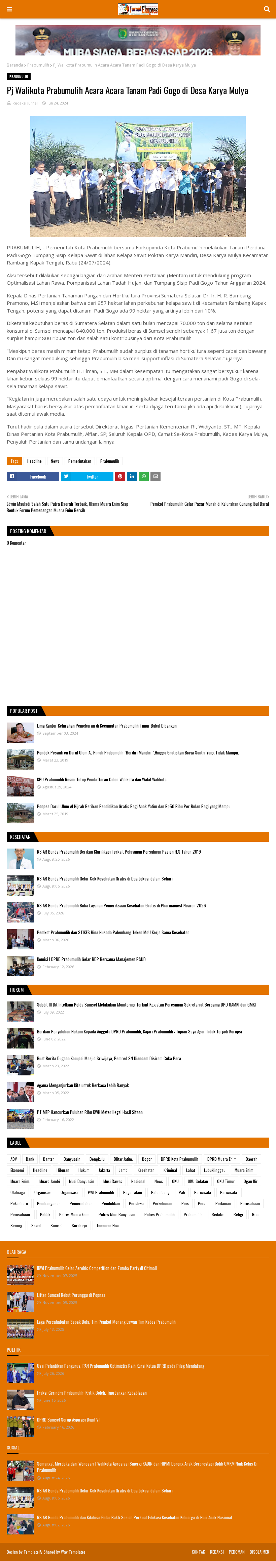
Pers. (202, 1203)
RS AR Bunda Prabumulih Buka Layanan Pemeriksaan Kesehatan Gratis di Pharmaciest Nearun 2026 (121, 905)
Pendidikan (111, 1203)
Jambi (124, 1170)
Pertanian (223, 1203)
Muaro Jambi (49, 1181)
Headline (34, 461)
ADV (13, 1159)
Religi (238, 1214)
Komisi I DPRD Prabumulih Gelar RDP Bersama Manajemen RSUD (91, 959)
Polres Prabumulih (159, 1214)
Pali (182, 1192)
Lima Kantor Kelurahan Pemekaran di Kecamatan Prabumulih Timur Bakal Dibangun (107, 725)
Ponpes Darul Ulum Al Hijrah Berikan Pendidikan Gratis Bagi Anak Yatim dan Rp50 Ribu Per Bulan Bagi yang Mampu (134, 806)
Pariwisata (202, 1192)
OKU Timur (226, 1181)
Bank (30, 1159)
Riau (256, 1214)
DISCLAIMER (259, 1552)
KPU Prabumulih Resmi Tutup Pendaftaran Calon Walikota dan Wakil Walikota (102, 779)
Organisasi (42, 1192)
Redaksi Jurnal (25, 103)
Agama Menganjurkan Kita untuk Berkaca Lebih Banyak (83, 1085)
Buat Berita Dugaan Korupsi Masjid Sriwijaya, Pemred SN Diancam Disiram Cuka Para (109, 1058)
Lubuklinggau (215, 1170)
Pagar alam (132, 1192)
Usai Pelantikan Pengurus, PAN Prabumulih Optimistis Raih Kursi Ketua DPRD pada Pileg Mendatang (120, 1365)
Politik (45, 1214)
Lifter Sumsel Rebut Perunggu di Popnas (71, 1294)
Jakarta (104, 1170)
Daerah (251, 1159)
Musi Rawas (112, 1181)
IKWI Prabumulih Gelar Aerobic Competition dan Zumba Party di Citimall (97, 1268)
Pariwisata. (229, 1192)
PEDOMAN (237, 1552)
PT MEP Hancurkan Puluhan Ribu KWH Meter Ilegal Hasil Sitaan (90, 1112)
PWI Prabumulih (101, 1192)
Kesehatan (146, 1170)
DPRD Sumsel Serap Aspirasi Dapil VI (68, 1419)
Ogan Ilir (250, 1181)
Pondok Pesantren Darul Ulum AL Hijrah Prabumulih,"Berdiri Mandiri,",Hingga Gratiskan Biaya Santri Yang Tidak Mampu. (138, 752)
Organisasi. (70, 1192)
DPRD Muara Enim (222, 1159)
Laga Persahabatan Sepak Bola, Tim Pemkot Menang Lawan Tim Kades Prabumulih (106, 1321)
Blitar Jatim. (123, 1159)
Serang (16, 1225)
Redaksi (218, 1214)
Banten (49, 1159)
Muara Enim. (20, 1181)
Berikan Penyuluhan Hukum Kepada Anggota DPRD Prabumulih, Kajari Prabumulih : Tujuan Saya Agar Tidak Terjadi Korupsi (139, 1031)
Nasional (138, 1181)
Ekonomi (17, 1170)
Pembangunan (49, 1203)
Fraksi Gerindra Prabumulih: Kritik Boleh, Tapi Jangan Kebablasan (92, 1392)
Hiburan (63, 1170)
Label (15, 1142)
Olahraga (17, 1192)
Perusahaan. (20, 1214)
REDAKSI (217, 1552)
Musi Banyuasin (81, 1181)
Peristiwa (136, 1203)
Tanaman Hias (107, 1225)
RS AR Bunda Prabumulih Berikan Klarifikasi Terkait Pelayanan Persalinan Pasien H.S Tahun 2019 (119, 851)
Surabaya (79, 1225)
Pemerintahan (79, 461)
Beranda (15, 65)
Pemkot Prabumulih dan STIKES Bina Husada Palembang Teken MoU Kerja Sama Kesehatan (113, 932)
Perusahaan (250, 1203)
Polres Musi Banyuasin (117, 1214)
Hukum (84, 1170)
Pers (185, 1203)
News (55, 461)
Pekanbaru (19, 1203)
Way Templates (73, 1552)
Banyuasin (72, 1159)
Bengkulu (97, 1159)
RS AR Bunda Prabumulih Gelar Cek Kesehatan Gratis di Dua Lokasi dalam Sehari (105, 878)
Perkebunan (162, 1203)
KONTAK (198, 1552)
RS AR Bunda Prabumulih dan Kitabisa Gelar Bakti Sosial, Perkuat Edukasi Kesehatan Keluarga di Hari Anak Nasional (134, 1517)
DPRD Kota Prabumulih (179, 1159)
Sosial (36, 1225)
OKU (175, 1181)
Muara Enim (244, 1170)
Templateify (33, 1552)
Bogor (147, 1159)
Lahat (190, 1170)
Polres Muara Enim (74, 1214)
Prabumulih (38, 65)
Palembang (160, 1192)
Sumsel (56, 1225)
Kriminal (170, 1170)
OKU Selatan (198, 1181)
